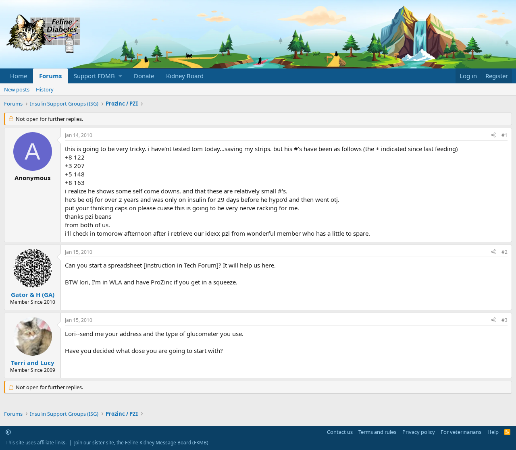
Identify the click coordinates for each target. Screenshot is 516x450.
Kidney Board (185, 76)
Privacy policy (418, 431)
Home (18, 76)
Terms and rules (377, 431)
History (45, 89)
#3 (504, 320)
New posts (16, 89)
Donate (144, 76)
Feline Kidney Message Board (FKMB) (166, 442)
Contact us (340, 431)
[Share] (493, 135)
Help (493, 431)
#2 (504, 252)
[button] (98, 75)
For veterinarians (461, 431)
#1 (504, 135)
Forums (50, 76)
